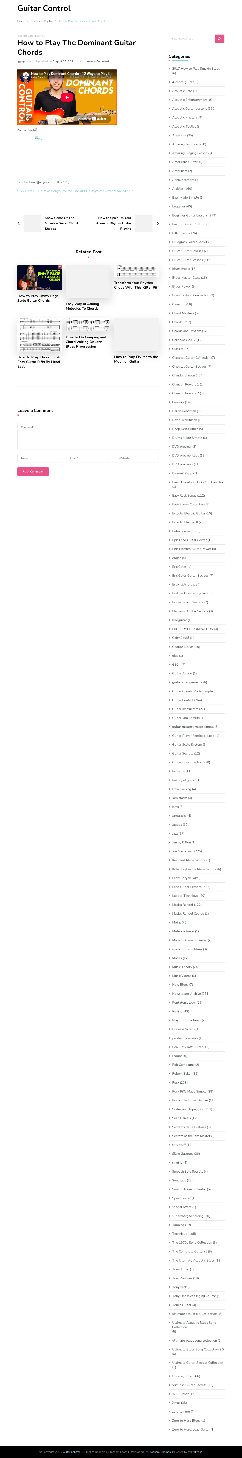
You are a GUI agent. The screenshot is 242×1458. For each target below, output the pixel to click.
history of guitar (184, 780)
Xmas (176, 1403)
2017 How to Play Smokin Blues (196, 68)
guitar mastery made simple (193, 727)
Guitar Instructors (185, 709)
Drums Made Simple (187, 438)
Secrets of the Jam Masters (192, 1136)
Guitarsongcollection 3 (188, 762)
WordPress (195, 1452)
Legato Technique (185, 896)
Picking (177, 1011)
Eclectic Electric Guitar (188, 513)
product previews (185, 1038)
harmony (178, 771)
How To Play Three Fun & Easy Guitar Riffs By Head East (38, 362)
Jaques (177, 825)
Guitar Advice (182, 673)
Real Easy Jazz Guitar (187, 1047)
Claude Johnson (183, 375)
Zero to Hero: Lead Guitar (191, 1429)
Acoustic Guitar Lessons (189, 108)
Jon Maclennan (182, 851)
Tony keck (179, 1287)
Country (178, 402)
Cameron (178, 304)
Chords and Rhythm (31, 36)
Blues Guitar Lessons (187, 260)
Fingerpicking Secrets (187, 602)
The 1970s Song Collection (192, 1242)
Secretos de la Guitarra (189, 1127)
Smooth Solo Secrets (187, 1171)
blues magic (181, 269)
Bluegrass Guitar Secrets (190, 242)
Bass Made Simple (185, 197)
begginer (178, 206)
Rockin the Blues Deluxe (190, 1100)
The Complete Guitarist (189, 1251)
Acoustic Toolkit (184, 126)
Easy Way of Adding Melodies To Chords (82, 306)
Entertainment (183, 531)
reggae (177, 1056)
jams (175, 807)
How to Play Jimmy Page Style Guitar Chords (38, 298)
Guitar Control (44, 8)
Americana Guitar (185, 162)
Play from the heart (186, 1020)
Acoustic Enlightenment (189, 100)
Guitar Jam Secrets (186, 718)
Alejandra (179, 135)
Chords (177, 322)
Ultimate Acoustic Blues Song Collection (194, 1325)
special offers (181, 1207)
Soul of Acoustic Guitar (189, 1189)
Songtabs (179, 1180)
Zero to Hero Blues (186, 1420)
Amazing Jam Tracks (186, 144)
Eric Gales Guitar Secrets (190, 575)
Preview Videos (183, 1029)
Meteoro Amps (183, 931)
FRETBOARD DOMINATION (192, 629)
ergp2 (176, 558)
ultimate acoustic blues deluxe (195, 1314)
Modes (177, 958)
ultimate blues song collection (194, 1340)
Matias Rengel (182, 905)
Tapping (178, 1225)
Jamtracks (179, 816)
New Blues (180, 985)
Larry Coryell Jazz (185, 878)
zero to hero (181, 1411)
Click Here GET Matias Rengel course (75, 191)
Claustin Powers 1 (185, 384)
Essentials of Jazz (184, 584)
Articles (178, 189)
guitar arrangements (187, 682)
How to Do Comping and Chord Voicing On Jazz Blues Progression (86, 342)
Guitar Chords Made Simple (192, 691)
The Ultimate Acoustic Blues (193, 1260)
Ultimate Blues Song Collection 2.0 (198, 1349)
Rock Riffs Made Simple (189, 1091)
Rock (175, 1082)
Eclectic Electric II (185, 522)
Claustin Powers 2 (185, 393)
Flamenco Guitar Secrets (190, 611)
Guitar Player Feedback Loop (193, 736)
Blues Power (181, 286)
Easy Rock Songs (184, 495)
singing (177, 1162)
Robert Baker (182, 1073)
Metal (176, 922)
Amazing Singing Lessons (190, 153)
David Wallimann (184, 420)
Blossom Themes (159, 1452)
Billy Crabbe (181, 233)
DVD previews (182, 464)
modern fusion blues (187, 949)
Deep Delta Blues (185, 429)
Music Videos (181, 976)
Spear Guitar (181, 1198)
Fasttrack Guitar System (190, 593)
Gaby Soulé (180, 638)
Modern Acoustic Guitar (189, 940)
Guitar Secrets (182, 753)
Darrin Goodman (184, 411)
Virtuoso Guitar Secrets (189, 1385)
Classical (178, 349)
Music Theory (182, 967)
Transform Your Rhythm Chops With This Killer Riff (136, 285)
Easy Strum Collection (188, 504)
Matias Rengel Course (188, 913)
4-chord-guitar (183, 82)
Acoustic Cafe (182, 91)
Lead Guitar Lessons (187, 887)
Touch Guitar (181, 1305)
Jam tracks (179, 798)
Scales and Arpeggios (188, 1109)
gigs (175, 656)
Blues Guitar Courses (187, 251)
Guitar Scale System (187, 744)
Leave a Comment (97, 61)
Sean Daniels (181, 1118)
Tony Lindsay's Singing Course (194, 1296)
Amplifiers (179, 171)
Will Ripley (180, 1394)
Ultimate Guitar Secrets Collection (197, 1363)
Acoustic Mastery (185, 117)
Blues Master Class (186, 277)
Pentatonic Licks (184, 1002)
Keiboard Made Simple (188, 860)
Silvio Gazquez (182, 1154)
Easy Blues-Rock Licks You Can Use (197, 482)
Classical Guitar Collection (191, 358)
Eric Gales (179, 567)
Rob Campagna (183, 1065)
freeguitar (179, 620)
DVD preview (182, 446)
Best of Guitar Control (188, 224)
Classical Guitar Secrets (189, 366)
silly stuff (179, 1145)
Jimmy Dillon (181, 842)
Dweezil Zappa (183, 473)
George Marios (182, 647)
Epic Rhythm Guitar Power (191, 549)
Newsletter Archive (186, 994)
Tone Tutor (180, 1269)
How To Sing (181, 789)
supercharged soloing (188, 1216)
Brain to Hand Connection (190, 295)
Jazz (175, 833)
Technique (179, 1234)
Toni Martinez (182, 1278)
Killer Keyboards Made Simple (194, 869)
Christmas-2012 (184, 340)
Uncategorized (182, 1376)
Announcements (184, 180)
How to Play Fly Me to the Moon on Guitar (136, 359)
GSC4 (176, 664)
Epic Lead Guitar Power (189, 540)
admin (21, 62)
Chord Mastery (183, 313)
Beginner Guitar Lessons (190, 215)
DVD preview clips (185, 455)
